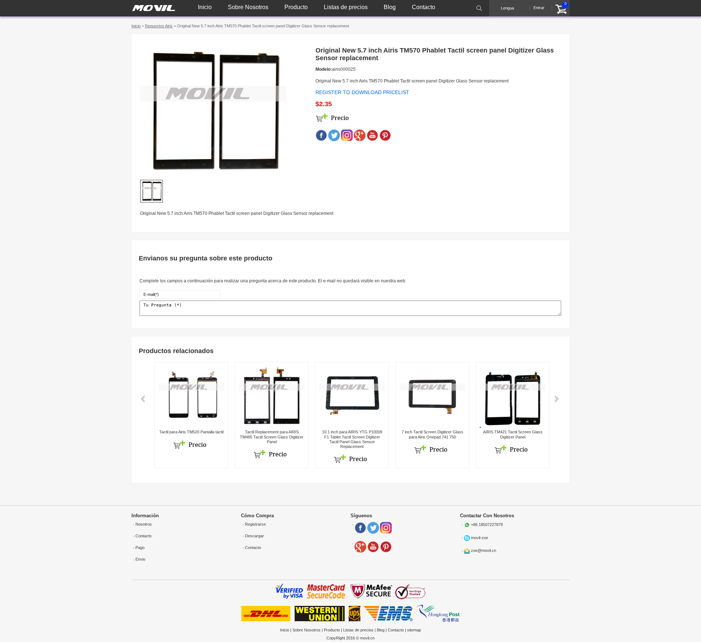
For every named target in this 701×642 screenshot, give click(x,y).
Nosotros (143, 524)
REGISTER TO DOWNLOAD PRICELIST (362, 92)
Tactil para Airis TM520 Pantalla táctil (191, 432)
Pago (140, 547)
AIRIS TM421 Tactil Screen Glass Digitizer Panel (513, 434)
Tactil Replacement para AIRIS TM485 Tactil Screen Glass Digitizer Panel (271, 437)
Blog (390, 7)
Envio (140, 559)
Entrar (538, 7)
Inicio (205, 7)
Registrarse (255, 524)
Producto (296, 7)
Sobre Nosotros (248, 7)
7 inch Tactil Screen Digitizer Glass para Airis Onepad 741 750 (432, 434)
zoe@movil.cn (483, 551)
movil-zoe (479, 537)
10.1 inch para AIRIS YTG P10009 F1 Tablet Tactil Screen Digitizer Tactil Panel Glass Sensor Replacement (352, 439)
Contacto (423, 7)
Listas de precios (346, 7)
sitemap (414, 630)
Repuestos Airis (159, 26)
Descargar (254, 536)
